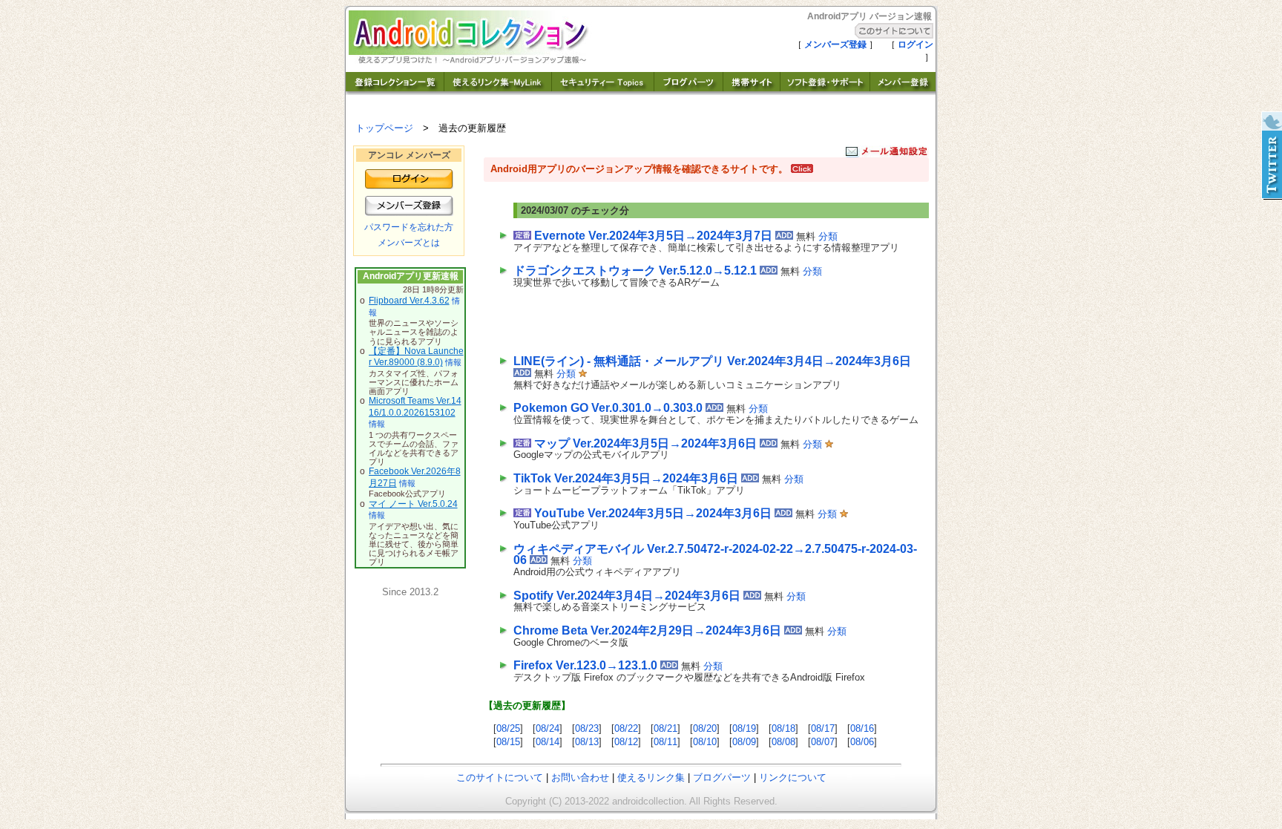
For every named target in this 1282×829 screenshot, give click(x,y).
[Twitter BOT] (1271, 155)
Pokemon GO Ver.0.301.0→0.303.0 (608, 408)
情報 (453, 362)
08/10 (705, 741)
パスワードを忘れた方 (408, 227)
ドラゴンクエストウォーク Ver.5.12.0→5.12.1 (635, 270)
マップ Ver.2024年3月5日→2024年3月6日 (645, 443)
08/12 (626, 741)
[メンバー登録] (903, 91)
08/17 (823, 728)
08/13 (587, 741)
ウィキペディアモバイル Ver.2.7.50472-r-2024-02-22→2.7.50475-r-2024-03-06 (715, 555)
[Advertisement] (687, 318)
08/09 (744, 741)
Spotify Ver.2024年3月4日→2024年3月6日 (626, 595)
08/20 (705, 728)
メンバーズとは (409, 242)
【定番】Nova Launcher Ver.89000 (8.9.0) (416, 357)
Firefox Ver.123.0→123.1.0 (585, 665)
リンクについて (792, 777)
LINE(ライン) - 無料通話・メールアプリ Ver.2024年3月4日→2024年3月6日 (712, 361)
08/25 (508, 728)
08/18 (783, 728)
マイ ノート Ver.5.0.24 (413, 504)
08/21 (665, 728)
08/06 (862, 741)
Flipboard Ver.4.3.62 (409, 300)
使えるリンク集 (651, 777)
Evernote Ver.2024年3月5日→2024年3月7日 (653, 235)
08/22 (626, 728)
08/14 (547, 741)
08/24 (547, 728)
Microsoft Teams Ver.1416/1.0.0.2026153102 (415, 407)
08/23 (587, 728)
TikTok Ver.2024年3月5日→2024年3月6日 (625, 478)
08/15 (508, 741)
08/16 (862, 728)
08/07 (823, 741)
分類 (828, 236)
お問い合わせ (580, 777)
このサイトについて (499, 777)
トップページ (384, 128)
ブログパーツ (722, 777)
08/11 (665, 741)
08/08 (783, 741)
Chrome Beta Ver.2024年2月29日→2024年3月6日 (647, 630)
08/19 (744, 728)
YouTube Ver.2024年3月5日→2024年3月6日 (653, 513)
